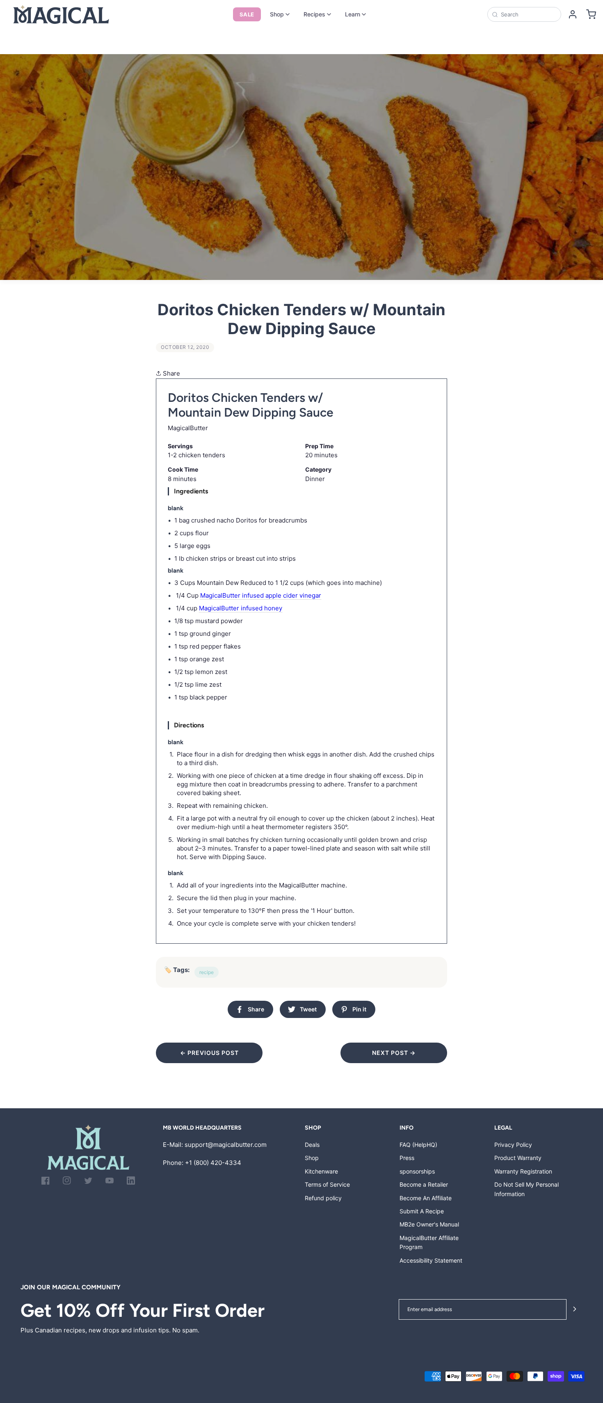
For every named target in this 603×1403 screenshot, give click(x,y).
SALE (247, 14)
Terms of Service (327, 1184)
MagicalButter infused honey (240, 608)
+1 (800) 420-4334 (213, 1163)
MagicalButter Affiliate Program (429, 1242)
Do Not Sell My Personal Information (526, 1189)
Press (407, 1157)
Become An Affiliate (426, 1197)
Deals (312, 1144)
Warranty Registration (523, 1171)
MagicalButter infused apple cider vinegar (260, 595)
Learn (352, 14)
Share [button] (170, 373)
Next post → (394, 1052)
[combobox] (528, 14)
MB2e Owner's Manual (429, 1224)
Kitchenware (321, 1171)
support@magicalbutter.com (226, 1145)
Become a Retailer (424, 1184)
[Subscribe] (574, 1309)
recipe (206, 972)
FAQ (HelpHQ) (418, 1144)
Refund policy (323, 1197)
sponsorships (417, 1171)
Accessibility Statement (431, 1260)
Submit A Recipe (422, 1211)
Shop (277, 14)
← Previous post (209, 1052)
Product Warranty (517, 1157)
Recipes (314, 14)
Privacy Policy (513, 1144)
